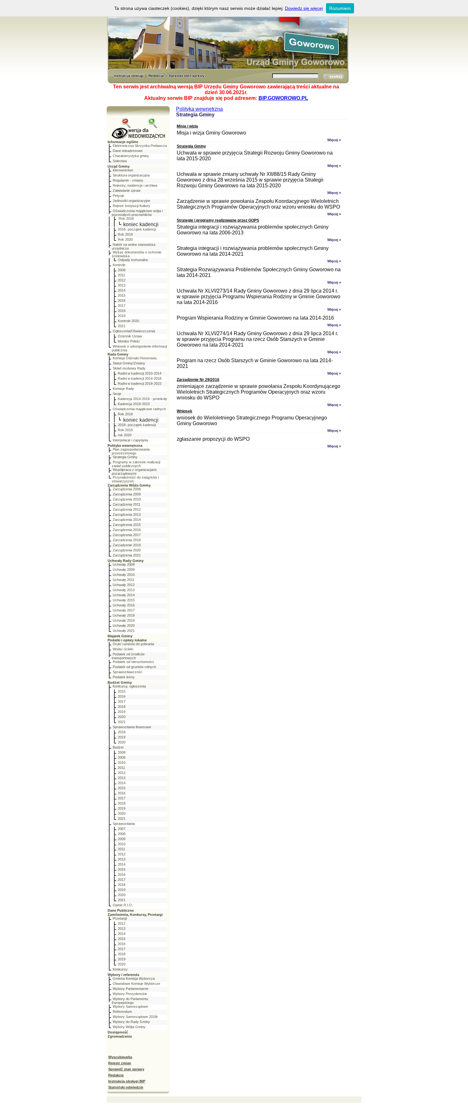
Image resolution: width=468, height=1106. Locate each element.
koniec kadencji (141, 224)
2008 (121, 270)
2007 (121, 829)
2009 (121, 757)
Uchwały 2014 (124, 595)
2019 (121, 316)
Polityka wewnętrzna (125, 445)
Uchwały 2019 (124, 620)
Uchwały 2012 (124, 585)
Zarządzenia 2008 (127, 489)
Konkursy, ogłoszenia (129, 686)
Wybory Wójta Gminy (129, 1027)
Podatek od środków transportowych (128, 656)
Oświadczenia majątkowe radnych (139, 409)
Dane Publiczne (121, 910)
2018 (121, 311)
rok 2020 (124, 435)
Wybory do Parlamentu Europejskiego (130, 1001)
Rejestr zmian (119, 1063)
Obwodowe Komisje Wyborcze (136, 983)
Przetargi (120, 918)
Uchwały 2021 (124, 630)
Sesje (117, 394)
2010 (121, 762)
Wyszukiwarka (120, 1057)
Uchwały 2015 (124, 600)
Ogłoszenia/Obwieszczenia (134, 331)
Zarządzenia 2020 (127, 550)
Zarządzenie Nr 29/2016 (198, 379)
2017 (121, 306)
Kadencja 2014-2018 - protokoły (142, 399)
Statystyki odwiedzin (125, 1087)
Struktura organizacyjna (131, 175)
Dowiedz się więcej (304, 8)
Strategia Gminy (125, 457)
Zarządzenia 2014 (127, 520)
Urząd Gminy (119, 166)
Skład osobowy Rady (129, 368)
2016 (121, 300)
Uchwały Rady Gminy (126, 561)
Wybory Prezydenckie (130, 994)
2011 (121, 275)
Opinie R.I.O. (123, 905)
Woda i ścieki (123, 649)
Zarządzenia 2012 (127, 509)
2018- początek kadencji (137, 229)
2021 (121, 326)
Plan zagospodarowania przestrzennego (131, 451)
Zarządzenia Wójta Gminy (129, 485)
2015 (121, 295)
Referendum (122, 1011)
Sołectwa (120, 161)
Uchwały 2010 (124, 575)
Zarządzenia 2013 (127, 514)
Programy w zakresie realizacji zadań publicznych (136, 464)
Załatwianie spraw (126, 190)
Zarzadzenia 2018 (127, 540)
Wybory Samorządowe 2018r (135, 1017)
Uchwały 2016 (124, 605)
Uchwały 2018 (124, 615)
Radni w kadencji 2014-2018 (139, 378)
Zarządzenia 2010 (127, 499)
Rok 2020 (125, 239)
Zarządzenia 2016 (127, 530)
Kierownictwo (123, 170)
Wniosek (184, 411)
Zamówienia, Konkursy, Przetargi (135, 914)
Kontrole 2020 (128, 321)
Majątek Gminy (120, 636)
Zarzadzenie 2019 (127, 545)
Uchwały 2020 (124, 625)
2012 (121, 280)
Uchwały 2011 (123, 580)
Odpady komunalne (133, 260)
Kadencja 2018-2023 (134, 404)
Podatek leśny (124, 677)
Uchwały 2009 (124, 569)
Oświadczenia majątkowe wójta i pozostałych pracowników (137, 213)
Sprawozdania (124, 824)
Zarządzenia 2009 (127, 494)
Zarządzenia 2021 (127, 555)
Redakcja (116, 1075)
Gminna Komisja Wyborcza (134, 978)
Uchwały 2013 (124, 590)
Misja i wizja (187, 126)
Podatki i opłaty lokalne (127, 640)
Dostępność (118, 1032)
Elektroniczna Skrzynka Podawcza (140, 146)
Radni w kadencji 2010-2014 (139, 373)
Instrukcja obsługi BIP (126, 1081)
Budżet (118, 747)
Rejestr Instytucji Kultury (131, 206)
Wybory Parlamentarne (130, 989)
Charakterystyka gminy (131, 156)
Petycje (118, 195)
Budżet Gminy (120, 682)
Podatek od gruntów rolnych (134, 667)
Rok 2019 (125, 234)
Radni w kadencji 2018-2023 (139, 383)
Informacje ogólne (123, 142)
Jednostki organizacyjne (131, 201)
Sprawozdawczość (127, 672)
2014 (121, 290)
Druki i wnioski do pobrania (133, 644)
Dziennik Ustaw (130, 336)
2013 (121, 285)
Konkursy (120, 969)
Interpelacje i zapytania (130, 440)
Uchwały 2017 (124, 610)
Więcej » (334, 140)
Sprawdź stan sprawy (126, 1069)
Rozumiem (340, 8)
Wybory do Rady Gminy (131, 1022)
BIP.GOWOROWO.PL (283, 98)
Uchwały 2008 (124, 564)
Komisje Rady (123, 389)
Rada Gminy (118, 354)
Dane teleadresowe (128, 151)
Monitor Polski (128, 341)
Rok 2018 (126, 218)
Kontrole (119, 265)
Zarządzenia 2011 (126, 504)
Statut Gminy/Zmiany (129, 363)
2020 (121, 717)
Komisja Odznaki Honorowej (134, 358)
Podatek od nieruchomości (133, 662)
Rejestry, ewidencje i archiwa (135, 185)
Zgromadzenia (120, 1036)
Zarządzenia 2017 (127, 535)
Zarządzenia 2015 (127, 525)
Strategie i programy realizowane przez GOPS (218, 220)
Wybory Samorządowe (130, 1006)
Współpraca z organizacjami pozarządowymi (134, 471)
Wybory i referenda (123, 975)
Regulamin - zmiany (128, 180)
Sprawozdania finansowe (132, 727)
